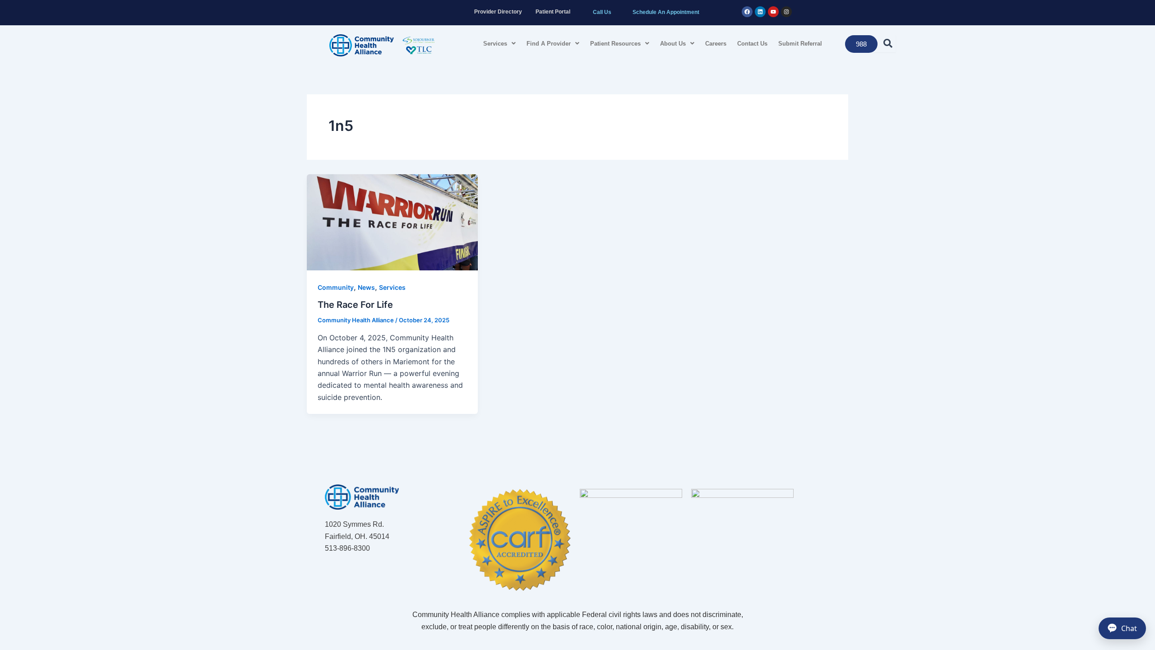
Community (336, 287)
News (366, 287)
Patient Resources (615, 43)
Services (495, 43)
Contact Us (752, 43)
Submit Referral (800, 43)
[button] (499, 43)
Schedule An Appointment (666, 12)
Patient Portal (553, 12)
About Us (673, 43)
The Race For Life (355, 304)
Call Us (602, 12)
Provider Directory (498, 12)
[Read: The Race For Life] (392, 221)
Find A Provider (549, 43)
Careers (715, 43)
